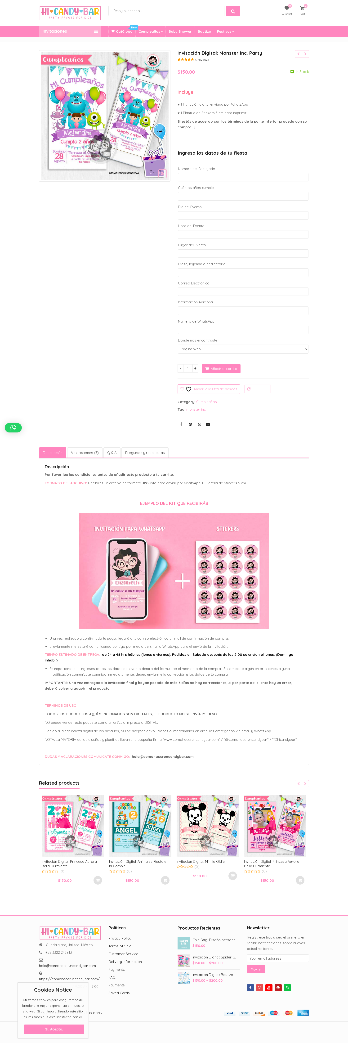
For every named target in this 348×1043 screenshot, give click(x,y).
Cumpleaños (149, 31)
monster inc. (196, 409)
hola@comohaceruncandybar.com (67, 965)
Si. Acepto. (54, 1029)
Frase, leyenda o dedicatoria (201, 264)
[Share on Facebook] (181, 424)
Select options (98, 880)
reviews (202, 60)
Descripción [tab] (52, 452)
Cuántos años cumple (196, 187)
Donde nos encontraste (197, 340)
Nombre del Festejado (196, 168)
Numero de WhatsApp (196, 321)
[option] (105, 116)
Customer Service (123, 954)
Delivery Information (125, 961)
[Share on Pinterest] (190, 424)
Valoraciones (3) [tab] (85, 452)
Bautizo (204, 31)
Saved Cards (119, 993)
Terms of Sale (119, 946)
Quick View (75, 861)
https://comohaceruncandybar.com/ (69, 979)
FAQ (112, 977)
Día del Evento (190, 207)
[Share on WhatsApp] (199, 424)
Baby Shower (180, 31)
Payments (116, 969)
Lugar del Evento (192, 245)
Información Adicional (196, 302)
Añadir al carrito (224, 368)
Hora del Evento (191, 226)
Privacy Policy (119, 938)
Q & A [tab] (112, 452)
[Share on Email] (207, 424)
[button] (166, 177)
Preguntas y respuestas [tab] (145, 452)
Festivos (224, 31)
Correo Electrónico (194, 283)
